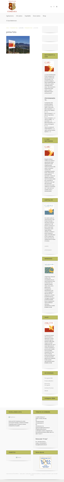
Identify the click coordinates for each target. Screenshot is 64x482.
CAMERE (46, 246)
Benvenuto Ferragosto (47, 384)
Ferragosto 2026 (48, 378)
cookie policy (28, 473)
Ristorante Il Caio (13, 27)
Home (7, 27)
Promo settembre (49, 380)
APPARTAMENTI (48, 250)
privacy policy (22, 473)
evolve (7, 473)
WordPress (38, 473)
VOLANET (56, 473)
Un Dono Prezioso (49, 388)
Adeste (46, 390)
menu (53, 108)
